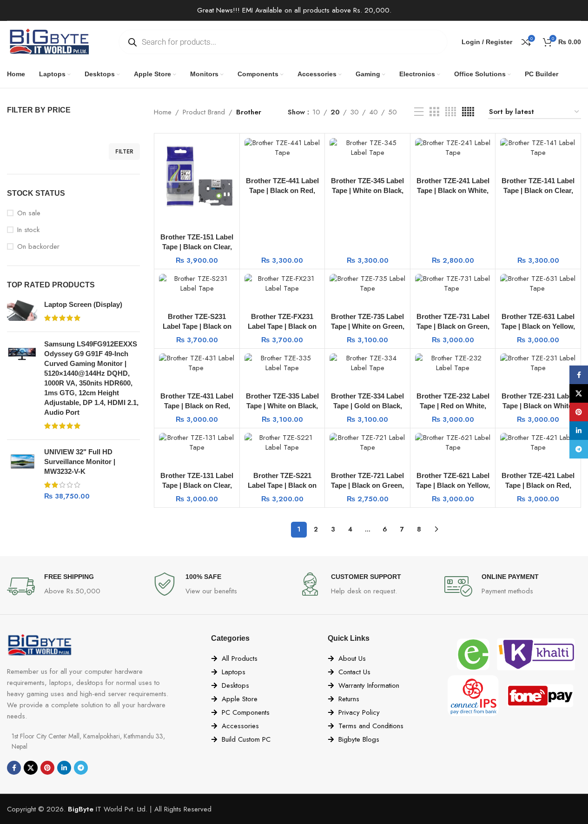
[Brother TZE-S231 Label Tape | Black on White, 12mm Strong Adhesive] (197, 283)
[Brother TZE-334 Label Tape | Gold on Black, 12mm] (367, 363)
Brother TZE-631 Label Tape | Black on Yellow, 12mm (538, 326)
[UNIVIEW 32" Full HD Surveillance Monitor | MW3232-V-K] (22, 474)
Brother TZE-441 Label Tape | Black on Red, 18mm (282, 190)
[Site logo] (49, 41)
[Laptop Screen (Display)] (22, 312)
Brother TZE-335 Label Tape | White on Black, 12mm (282, 405)
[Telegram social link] (81, 768)
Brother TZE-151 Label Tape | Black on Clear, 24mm (196, 246)
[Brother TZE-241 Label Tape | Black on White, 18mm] (453, 148)
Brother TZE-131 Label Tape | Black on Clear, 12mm (196, 485)
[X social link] (31, 768)
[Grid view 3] (434, 112)
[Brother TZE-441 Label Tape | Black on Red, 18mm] (282, 148)
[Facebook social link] (14, 768)
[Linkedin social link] (64, 768)
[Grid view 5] (468, 112)
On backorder (38, 247)
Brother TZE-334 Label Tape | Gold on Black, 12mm (367, 405)
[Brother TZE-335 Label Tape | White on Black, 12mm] (282, 363)
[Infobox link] (75, 586)
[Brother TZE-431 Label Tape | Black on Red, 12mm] (197, 363)
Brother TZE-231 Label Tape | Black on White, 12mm (538, 405)
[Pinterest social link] (47, 768)
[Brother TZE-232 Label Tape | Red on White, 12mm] (453, 363)
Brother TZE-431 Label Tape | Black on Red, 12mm (196, 405)
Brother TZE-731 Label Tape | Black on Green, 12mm (452, 326)
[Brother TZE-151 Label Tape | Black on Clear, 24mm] (197, 176)
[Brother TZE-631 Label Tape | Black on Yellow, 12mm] (538, 283)
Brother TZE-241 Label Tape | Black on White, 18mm (452, 190)
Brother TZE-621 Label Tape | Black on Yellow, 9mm (453, 485)
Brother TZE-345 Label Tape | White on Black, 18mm (367, 190)
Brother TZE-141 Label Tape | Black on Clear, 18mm (538, 190)
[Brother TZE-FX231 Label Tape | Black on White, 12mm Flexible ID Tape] (282, 283)
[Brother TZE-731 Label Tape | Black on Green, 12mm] (453, 283)
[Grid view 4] (450, 112)
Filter (124, 151)
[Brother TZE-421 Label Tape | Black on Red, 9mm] (538, 442)
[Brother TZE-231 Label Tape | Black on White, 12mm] (538, 363)
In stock (28, 230)
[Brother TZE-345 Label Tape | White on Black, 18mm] (367, 148)
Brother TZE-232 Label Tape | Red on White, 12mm (452, 405)
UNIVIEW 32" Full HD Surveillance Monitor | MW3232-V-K (79, 461)
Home (163, 112)
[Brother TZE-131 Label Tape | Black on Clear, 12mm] (197, 442)
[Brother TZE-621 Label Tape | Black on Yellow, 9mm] (453, 442)
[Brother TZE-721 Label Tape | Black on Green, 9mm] (367, 442)
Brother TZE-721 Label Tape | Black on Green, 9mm (367, 485)
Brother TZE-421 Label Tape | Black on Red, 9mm (538, 485)
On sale (28, 213)
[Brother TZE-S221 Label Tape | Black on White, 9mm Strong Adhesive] (282, 442)
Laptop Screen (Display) (83, 304)
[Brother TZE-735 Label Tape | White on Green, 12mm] (367, 283)
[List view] (418, 112)
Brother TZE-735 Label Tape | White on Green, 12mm (367, 326)
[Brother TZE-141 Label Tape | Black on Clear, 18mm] (538, 148)
